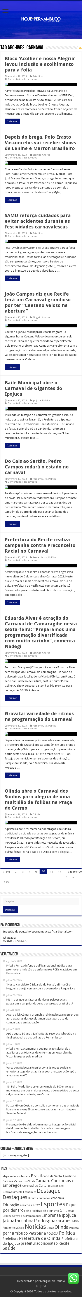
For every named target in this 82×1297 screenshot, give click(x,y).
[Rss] (37, 1286)
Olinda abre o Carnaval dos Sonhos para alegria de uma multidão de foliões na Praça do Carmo (38, 799)
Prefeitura (10, 1239)
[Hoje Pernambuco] (41, 19)
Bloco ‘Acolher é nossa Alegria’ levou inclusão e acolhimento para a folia (40, 64)
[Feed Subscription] (80, 48)
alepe (6, 1176)
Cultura (44, 1185)
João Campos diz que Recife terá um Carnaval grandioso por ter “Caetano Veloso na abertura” (38, 302)
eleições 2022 (30, 1205)
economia (57, 1198)
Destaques (15, 1197)
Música (20, 1227)
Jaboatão (12, 1220)
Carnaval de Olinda (24, 1181)
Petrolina (38, 76)
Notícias (35, 1226)
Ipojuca (37, 400)
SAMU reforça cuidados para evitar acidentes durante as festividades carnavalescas (38, 221)
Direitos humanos (39, 1198)
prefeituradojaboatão (39, 1243)
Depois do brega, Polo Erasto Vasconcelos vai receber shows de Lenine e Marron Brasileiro (40, 142)
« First (6, 871)
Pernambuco (40, 479)
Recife (64, 1243)
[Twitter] (45, 1286)
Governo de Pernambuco (27, 1215)
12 (59, 871)
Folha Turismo (50, 1210)
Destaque (49, 1191)
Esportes (52, 1204)
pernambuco (15, 1233)
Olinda (36, 814)
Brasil (36, 1175)
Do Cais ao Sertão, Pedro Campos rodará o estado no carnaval (37, 466)
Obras (50, 1227)
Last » (6, 881)
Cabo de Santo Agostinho (59, 1176)
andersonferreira (20, 1176)
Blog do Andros (41, 154)
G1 (62, 1210)
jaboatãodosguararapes (47, 1220)
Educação (11, 1205)
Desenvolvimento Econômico (19, 1191)
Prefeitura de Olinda (40, 1238)
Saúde (9, 1248)
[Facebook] (41, 1286)
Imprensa (51, 1215)
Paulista (74, 1228)
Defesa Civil (57, 1185)
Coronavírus (30, 1185)
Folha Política (32, 1210)
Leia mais (12, 121)
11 (51, 871)
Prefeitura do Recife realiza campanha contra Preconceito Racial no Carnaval (40, 545)
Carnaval (8, 1181)
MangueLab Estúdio (52, 1281)
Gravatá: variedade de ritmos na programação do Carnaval (39, 716)
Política (46, 400)
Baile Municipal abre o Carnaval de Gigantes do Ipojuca (33, 388)
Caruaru (43, 1180)
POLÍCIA (52, 1233)
